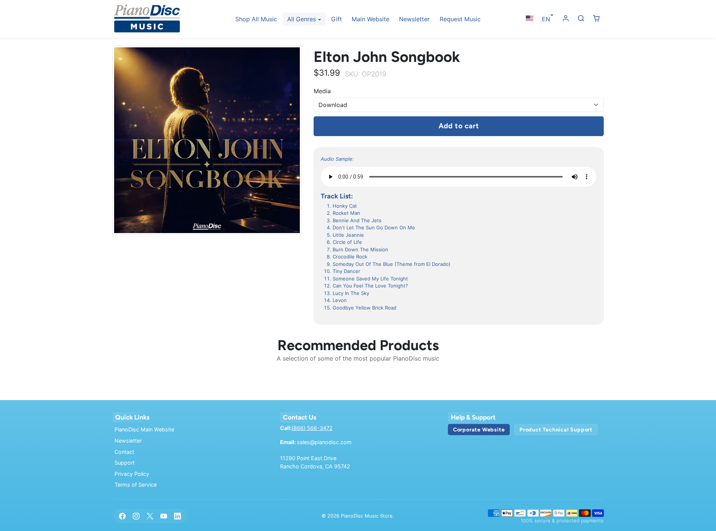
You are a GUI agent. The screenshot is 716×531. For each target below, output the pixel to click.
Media (322, 91)
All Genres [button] (302, 19)
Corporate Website (479, 429)
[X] (150, 516)
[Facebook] (122, 516)
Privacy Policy (131, 474)
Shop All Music (256, 19)
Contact (124, 452)
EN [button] (546, 19)
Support (124, 462)
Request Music (460, 19)
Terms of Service (135, 484)
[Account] (566, 18)
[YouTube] (164, 516)
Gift (336, 19)
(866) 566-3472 (312, 428)
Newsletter (414, 19)
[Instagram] (136, 516)
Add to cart (459, 126)
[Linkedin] (178, 516)
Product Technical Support (556, 429)
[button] (529, 18)
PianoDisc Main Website (144, 429)
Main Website (370, 19)
